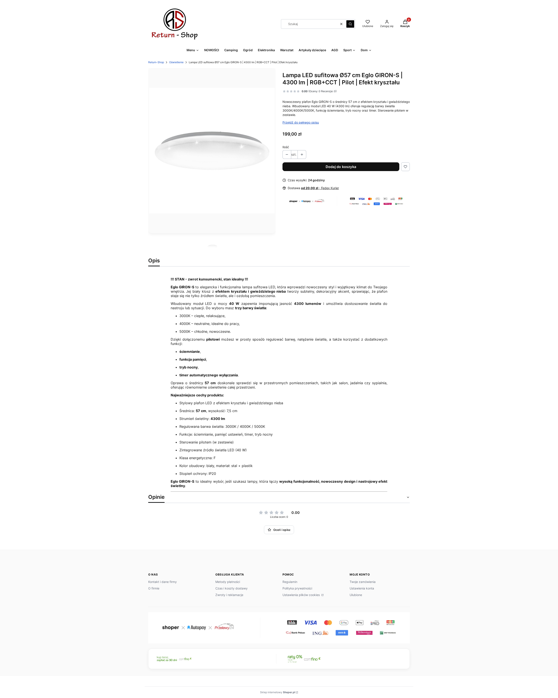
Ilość (285, 147)
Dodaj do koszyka (341, 167)
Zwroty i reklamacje (229, 595)
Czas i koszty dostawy (231, 588)
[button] (350, 24)
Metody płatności (227, 582)
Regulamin (289, 582)
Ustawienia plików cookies (301, 595)
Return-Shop (156, 62)
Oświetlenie (176, 62)
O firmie (153, 588)
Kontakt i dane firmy (162, 582)
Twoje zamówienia (363, 582)
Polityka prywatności (297, 588)
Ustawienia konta (362, 588)
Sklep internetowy (277, 692)
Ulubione (356, 595)
